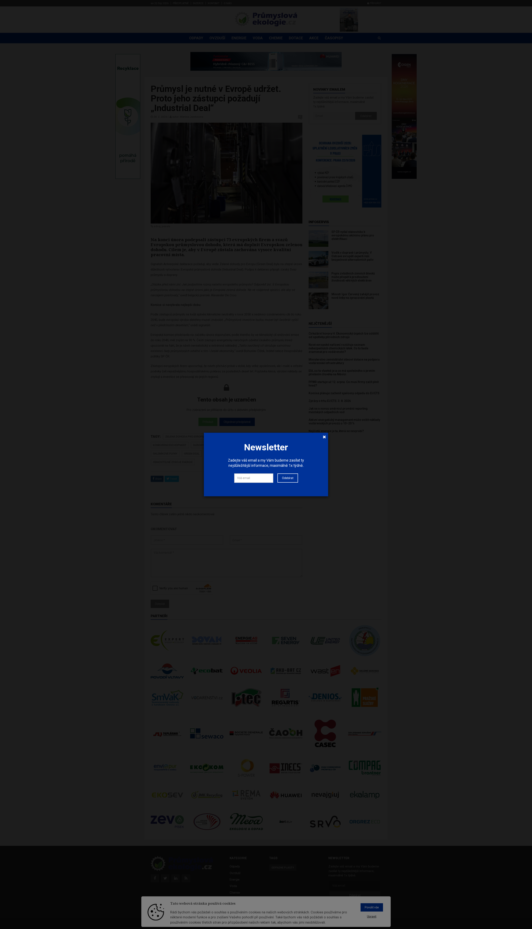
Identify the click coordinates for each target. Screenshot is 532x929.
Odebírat (287, 478)
